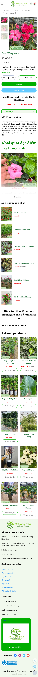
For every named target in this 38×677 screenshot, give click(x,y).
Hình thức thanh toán (9, 614)
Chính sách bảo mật (8, 601)
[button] (2, 4)
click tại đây (5, 72)
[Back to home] (19, 4)
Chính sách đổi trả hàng (10, 606)
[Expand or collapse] (33, 111)
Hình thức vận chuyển (9, 610)
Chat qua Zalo (19, 90)
